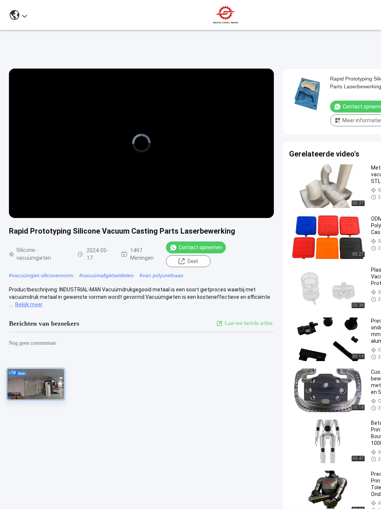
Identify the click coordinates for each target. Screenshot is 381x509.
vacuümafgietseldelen (108, 275)
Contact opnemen (200, 247)
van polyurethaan (163, 275)
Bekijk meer (29, 304)
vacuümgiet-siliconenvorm (42, 275)
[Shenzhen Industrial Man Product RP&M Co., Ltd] (226, 15)
